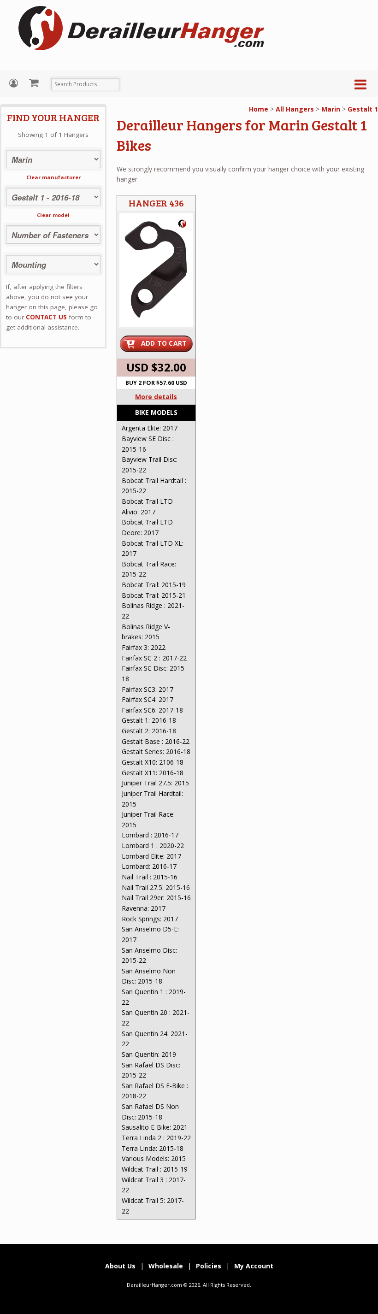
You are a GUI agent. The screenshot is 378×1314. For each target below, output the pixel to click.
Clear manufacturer (53, 177)
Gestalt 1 (363, 109)
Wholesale (165, 1265)
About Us (120, 1265)
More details (156, 396)
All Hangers (295, 109)
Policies (208, 1265)
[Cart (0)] (35, 82)
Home (258, 109)
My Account (14, 83)
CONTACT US (46, 317)
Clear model (53, 215)
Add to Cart (164, 343)
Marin (330, 109)
